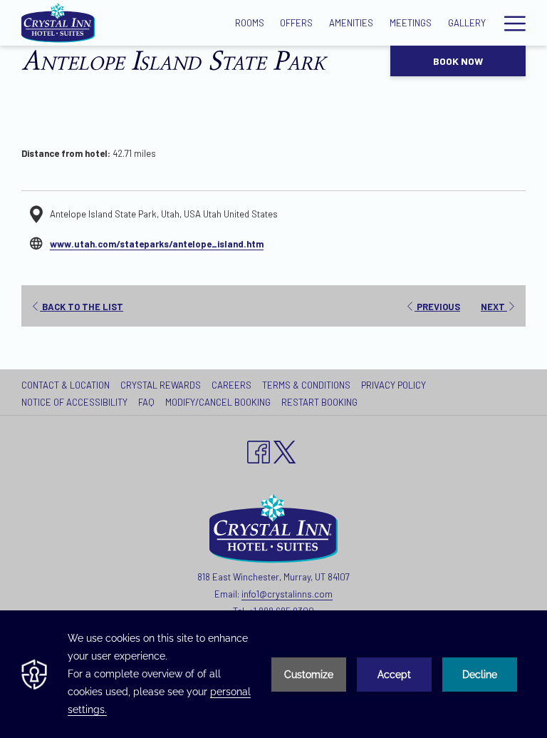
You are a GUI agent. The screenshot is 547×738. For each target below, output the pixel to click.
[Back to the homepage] (58, 23)
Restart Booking (319, 402)
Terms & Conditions (306, 385)
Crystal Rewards (160, 385)
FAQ (146, 402)
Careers (233, 385)
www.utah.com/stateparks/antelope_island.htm (157, 244)
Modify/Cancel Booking (218, 402)
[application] (273, 674)
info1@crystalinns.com (287, 594)
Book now (458, 61)
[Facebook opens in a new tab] (258, 450)
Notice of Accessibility (74, 402)
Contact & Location (65, 385)
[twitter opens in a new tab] (285, 450)
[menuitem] (67, 385)
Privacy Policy (395, 385)
